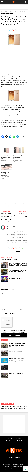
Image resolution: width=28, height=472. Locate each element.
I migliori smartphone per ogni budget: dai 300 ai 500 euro (16, 278)
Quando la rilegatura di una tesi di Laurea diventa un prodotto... (17, 344)
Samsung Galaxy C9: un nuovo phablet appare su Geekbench (6, 174)
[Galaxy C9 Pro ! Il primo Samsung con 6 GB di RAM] (6, 150)
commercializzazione (10, 204)
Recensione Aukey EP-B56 (16, 366)
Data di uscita (20, 204)
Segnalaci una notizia (9, 459)
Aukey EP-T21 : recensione (16, 373)
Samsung (10, 13)
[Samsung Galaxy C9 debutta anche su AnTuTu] (18, 150)
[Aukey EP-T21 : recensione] (4, 375)
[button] (26, 2)
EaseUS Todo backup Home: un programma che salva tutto (17, 359)
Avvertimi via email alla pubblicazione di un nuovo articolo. (14, 332)
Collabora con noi (17, 460)
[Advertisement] (14, 7)
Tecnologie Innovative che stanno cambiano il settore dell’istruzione (17, 271)
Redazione (10, 457)
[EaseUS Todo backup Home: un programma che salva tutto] (4, 360)
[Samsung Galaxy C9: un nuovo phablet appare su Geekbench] (6, 167)
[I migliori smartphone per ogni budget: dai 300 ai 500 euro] (4, 279)
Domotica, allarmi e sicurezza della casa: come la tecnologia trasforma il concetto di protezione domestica (18, 264)
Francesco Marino (6, 27)
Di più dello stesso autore (9, 259)
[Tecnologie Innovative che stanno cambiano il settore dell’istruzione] (4, 272)
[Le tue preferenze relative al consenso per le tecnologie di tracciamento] (25, 469)
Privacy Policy (20, 459)
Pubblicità (8, 460)
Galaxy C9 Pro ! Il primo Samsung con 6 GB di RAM (6, 157)
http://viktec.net (10, 228)
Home (2, 11)
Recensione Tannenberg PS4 (16, 351)
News (6, 11)
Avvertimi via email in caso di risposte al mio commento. (13, 330)
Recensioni (4, 340)
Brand (6, 13)
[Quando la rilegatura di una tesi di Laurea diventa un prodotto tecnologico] (4, 345)
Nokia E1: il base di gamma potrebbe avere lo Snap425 (20, 215)
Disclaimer (17, 457)
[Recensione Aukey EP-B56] (4, 367)
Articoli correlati (6, 257)
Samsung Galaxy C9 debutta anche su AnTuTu (17, 157)
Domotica (3, 267)
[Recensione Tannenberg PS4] (4, 353)
